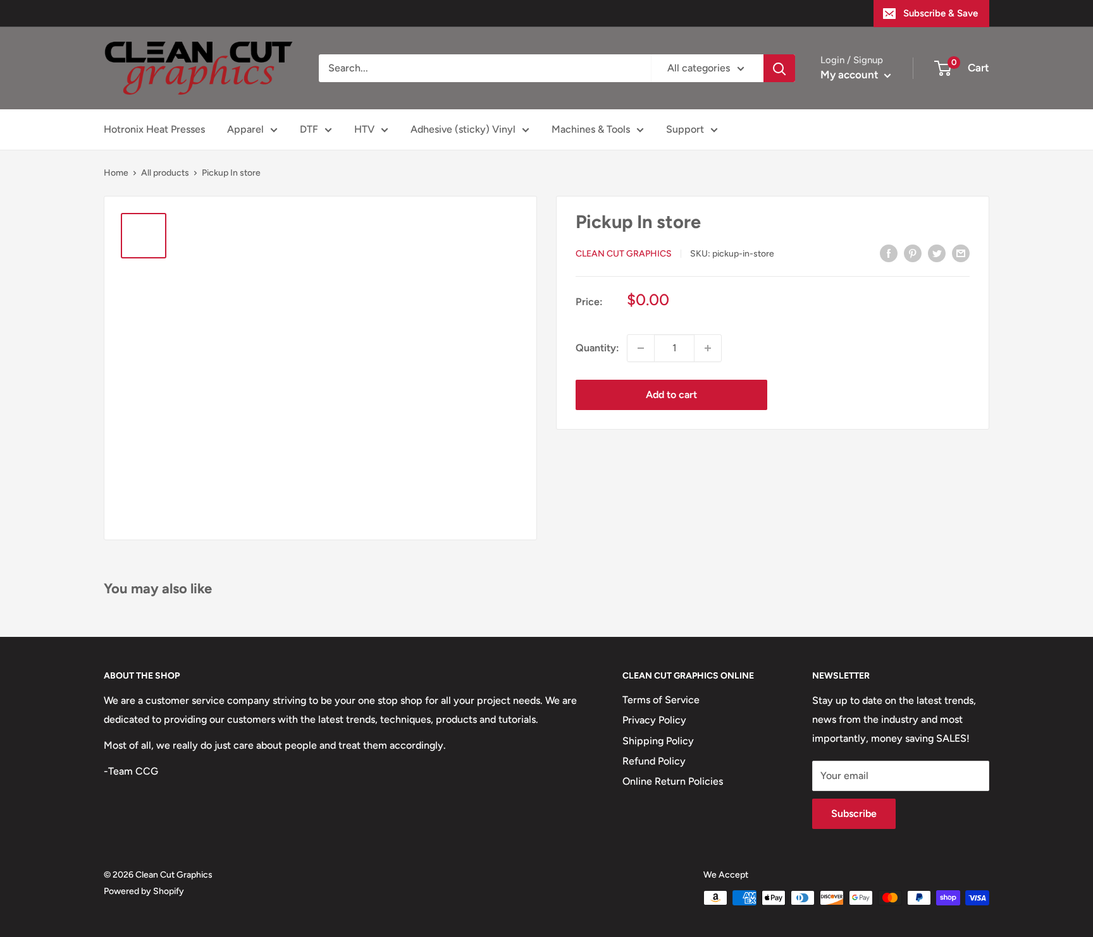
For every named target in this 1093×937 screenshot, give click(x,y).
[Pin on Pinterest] (913, 252)
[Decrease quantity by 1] (640, 348)
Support (685, 129)
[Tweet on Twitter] (937, 252)
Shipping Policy (658, 741)
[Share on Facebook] (889, 252)
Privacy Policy (654, 720)
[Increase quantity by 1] (708, 348)
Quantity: (597, 348)
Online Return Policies (672, 781)
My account (850, 74)
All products (165, 172)
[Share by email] (961, 252)
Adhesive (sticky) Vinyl (463, 129)
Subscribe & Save (940, 13)
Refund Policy (654, 761)
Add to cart (671, 395)
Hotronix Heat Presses (154, 129)
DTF (309, 129)
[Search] (779, 68)
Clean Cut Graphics (624, 253)
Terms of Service (661, 700)
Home (116, 172)
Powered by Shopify (144, 891)
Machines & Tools (591, 129)
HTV (364, 129)
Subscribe (854, 813)
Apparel (245, 129)
